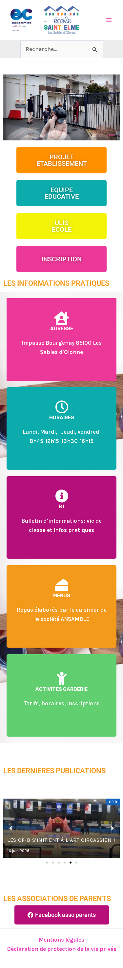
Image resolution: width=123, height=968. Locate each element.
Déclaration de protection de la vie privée (61, 949)
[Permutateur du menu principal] (109, 20)
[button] (47, 863)
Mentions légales (61, 939)
